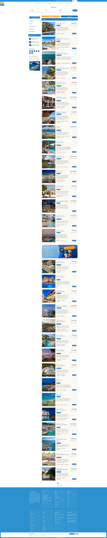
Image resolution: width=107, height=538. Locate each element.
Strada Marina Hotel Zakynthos (61, 424)
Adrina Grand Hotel (57, 521)
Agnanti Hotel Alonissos (58, 523)
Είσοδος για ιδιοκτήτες (60, 0)
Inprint (31, 516)
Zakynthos (68, 502)
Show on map (69, 16)
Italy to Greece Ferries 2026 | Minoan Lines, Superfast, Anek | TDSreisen (71, 521)
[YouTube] (49, 501)
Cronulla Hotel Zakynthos (61, 83)
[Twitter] (47, 501)
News (43, 524)
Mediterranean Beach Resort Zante (62, 454)
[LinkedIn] (43, 503)
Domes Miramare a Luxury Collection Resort (59, 514)
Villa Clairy (58, 380)
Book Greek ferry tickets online (33, 56)
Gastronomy (44, 520)
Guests (31, 522)
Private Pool (63, 419)
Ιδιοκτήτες (71, 3)
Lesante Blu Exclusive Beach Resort (61, 440)
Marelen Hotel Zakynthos (60, 321)
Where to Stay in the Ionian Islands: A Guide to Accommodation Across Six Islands (71, 515)
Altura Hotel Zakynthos (60, 262)
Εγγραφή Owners (68, 0)
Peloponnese (56, 502)
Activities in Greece (60, 3)
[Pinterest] (45, 503)
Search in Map (43, 3)
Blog (43, 514)
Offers (54, 3)
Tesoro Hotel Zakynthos (60, 365)
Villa (57, 48)
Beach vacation (59, 63)
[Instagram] (45, 501)
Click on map (45, 63)
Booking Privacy (32, 524)
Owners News (44, 526)
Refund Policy (32, 520)
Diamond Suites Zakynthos (61, 112)
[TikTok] (47, 503)
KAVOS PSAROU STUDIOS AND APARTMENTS (62, 470)
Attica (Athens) (56, 504)
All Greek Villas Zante (60, 276)
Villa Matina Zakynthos (60, 157)
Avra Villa (58, 127)
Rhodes (68, 500)
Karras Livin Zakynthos (60, 291)
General (43, 522)
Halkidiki (56, 506)
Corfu (67, 506)
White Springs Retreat (60, 350)
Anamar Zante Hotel (60, 142)
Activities (44, 516)
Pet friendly (66, 121)
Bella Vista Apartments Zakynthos (62, 201)
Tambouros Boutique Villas (61, 409)
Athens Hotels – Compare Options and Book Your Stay (71, 518)
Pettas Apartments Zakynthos (61, 306)
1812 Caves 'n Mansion (57, 519)
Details (74, 33)
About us (66, 3)
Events (43, 518)
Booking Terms (32, 526)
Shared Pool (58, 33)
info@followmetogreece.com (47, 497)
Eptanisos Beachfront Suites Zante (62, 68)
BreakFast (63, 33)
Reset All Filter (34, 17)
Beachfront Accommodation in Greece (66, 63)
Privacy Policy (32, 518)
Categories (49, 3)
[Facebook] (43, 501)
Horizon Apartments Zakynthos (62, 53)
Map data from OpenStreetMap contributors (61, 537)
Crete (55, 500)
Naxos (68, 504)
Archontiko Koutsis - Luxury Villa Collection (62, 39)
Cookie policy (32, 514)
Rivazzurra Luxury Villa (60, 216)
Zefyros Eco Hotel (59, 186)
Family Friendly (67, 47)
